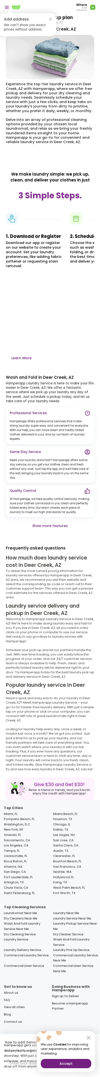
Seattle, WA (62, 872)
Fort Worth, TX (64, 893)
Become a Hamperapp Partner (70, 1006)
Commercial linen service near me (73, 968)
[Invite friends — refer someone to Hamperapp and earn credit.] (50, 789)
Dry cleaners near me (20, 918)
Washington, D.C (17, 824)
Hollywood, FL (63, 877)
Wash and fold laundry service (71, 942)
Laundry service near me (72, 918)
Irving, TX (60, 882)
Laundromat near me (20, 913)
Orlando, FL (12, 835)
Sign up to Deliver (65, 996)
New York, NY (13, 829)
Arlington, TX (14, 882)
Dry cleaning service (20, 934)
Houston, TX (62, 819)
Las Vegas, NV (64, 835)
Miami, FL (10, 814)
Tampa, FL (12, 851)
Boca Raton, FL (15, 861)
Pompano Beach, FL (19, 819)
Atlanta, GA (13, 867)
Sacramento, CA (17, 840)
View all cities (14, 1007)
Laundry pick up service (71, 950)
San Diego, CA (15, 872)
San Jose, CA (63, 840)
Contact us (13, 1022)
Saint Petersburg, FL (19, 893)
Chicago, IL (61, 824)
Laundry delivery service (22, 950)
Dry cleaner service (68, 934)
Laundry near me (66, 913)
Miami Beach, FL (65, 814)
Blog (7, 1014)
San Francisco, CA (67, 867)
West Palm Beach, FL (69, 888)
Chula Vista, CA (16, 888)
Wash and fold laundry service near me (22, 926)
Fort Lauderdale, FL (18, 877)
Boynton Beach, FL (67, 861)
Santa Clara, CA (65, 845)
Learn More (21, 358)
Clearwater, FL (64, 856)
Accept (66, 1063)
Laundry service (16, 939)
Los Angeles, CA (16, 845)
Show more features (50, 526)
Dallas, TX (60, 829)
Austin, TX (60, 851)
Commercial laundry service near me (75, 958)
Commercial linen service (24, 966)
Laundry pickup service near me (75, 926)
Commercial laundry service (26, 955)
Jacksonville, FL (15, 856)
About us (11, 993)
